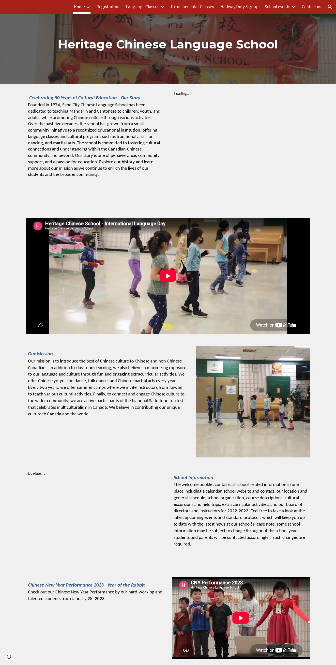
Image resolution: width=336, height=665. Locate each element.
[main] (168, 42)
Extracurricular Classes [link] (192, 6)
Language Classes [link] (142, 6)
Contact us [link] (311, 6)
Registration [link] (108, 6)
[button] (330, 7)
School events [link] (277, 6)
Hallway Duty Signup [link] (239, 6)
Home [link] (79, 6)
